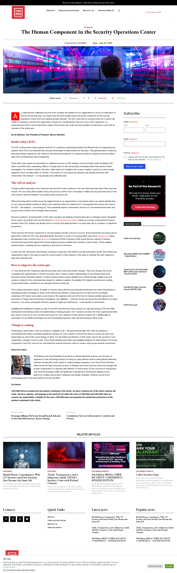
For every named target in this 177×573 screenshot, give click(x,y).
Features (88, 27)
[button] (118, 10)
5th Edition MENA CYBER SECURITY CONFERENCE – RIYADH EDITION (108, 477)
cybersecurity (103, 236)
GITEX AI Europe (130, 305)
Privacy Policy (153, 159)
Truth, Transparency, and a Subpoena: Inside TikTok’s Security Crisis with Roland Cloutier (62, 479)
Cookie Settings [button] (155, 566)
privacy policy (9, 567)
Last (147, 125)
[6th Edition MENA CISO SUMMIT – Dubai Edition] (159, 255)
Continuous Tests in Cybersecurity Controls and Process (90, 417)
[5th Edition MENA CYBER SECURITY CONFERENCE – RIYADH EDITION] (110, 455)
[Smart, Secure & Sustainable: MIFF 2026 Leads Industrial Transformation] (159, 271)
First (125, 125)
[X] (20, 519)
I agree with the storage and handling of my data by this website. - (146, 158)
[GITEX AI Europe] (159, 305)
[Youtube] (27, 519)
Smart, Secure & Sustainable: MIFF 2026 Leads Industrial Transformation (136, 271)
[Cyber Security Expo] (159, 238)
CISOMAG (82, 43)
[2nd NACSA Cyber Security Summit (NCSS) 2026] (159, 288)
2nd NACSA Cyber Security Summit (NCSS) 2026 (135, 288)
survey (46, 239)
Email (130, 139)
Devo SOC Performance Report (64, 220)
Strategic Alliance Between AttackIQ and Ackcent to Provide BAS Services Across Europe (36, 417)
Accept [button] (169, 566)
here (112, 3)
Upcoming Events (100, 471)
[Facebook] (6, 519)
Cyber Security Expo (132, 238)
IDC (12, 271)
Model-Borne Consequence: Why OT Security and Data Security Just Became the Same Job (21, 477)
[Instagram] (13, 519)
